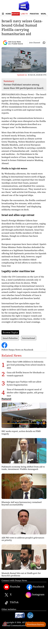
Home (8, 14)
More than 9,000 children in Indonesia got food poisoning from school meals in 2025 (26, 364)
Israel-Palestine (10, 338)
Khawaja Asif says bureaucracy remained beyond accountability (22, 503)
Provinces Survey (35, 624)
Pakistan (34, 14)
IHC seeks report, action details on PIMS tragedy (21, 432)
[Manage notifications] (5, 624)
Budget (15, 14)
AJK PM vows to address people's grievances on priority (23, 538)
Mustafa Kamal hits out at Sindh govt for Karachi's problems (21, 574)
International (28, 338)
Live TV (24, 14)
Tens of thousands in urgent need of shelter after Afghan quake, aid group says (25, 392)
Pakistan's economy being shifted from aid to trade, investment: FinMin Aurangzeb (23, 467)
